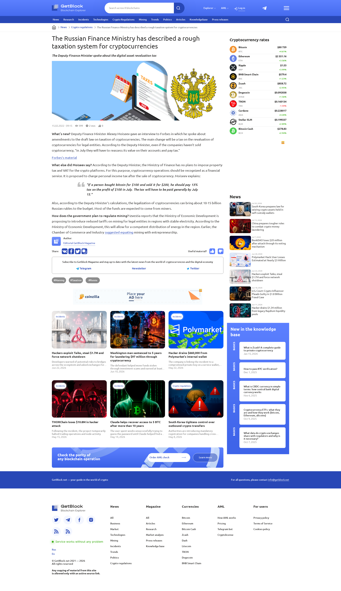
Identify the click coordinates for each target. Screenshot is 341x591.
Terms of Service (262, 523)
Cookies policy (261, 529)
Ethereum (187, 523)
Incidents (83, 19)
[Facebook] (79, 519)
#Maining (59, 280)
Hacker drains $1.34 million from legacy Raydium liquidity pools (268, 311)
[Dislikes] (220, 251)
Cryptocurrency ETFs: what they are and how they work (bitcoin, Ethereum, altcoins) (262, 412)
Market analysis (155, 534)
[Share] (64, 251)
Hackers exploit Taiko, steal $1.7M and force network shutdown (78, 354)
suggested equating (119, 232)
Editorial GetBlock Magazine (79, 243)
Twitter (194, 268)
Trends (155, 19)
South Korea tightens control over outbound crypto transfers (192, 423)
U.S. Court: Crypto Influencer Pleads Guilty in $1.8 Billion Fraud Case (268, 294)
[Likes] (212, 251)
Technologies (100, 19)
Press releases (220, 19)
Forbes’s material (64, 157)
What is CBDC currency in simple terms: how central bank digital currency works (262, 389)
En (53, 553)
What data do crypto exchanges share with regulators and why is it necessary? (262, 436)
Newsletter (139, 268)
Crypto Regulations (123, 19)
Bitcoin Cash (189, 529)
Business (115, 523)
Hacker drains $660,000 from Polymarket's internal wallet (188, 354)
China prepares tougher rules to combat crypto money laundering (268, 226)
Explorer (208, 8)
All (111, 517)
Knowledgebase (199, 19)
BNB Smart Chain (191, 563)
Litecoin (186, 546)
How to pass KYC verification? (260, 368)
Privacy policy (261, 517)
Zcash (185, 534)
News (56, 19)
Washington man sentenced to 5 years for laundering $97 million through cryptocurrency (136, 356)
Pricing (222, 523)
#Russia (92, 280)
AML (223, 8)
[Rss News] (56, 531)
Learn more (205, 457)
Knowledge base (155, 546)
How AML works (227, 517)
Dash (184, 540)
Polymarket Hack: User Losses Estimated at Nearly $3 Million (269, 259)
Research (68, 19)
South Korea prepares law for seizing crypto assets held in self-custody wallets (268, 209)
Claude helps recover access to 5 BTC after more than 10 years (135, 423)
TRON (185, 551)
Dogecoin (187, 557)
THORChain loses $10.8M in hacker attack (75, 423)
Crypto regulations (82, 27)
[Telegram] (67, 519)
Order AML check (159, 457)
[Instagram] (90, 519)
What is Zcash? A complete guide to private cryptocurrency (262, 349)
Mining (143, 19)
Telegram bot (225, 529)
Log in (241, 8)
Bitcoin (186, 517)
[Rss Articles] (67, 531)
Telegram (85, 268)
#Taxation (76, 280)
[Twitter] (56, 519)
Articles (180, 19)
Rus (54, 549)
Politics (167, 19)
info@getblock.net (278, 479)
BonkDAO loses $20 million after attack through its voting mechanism (269, 243)
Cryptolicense (225, 534)
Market (114, 529)
